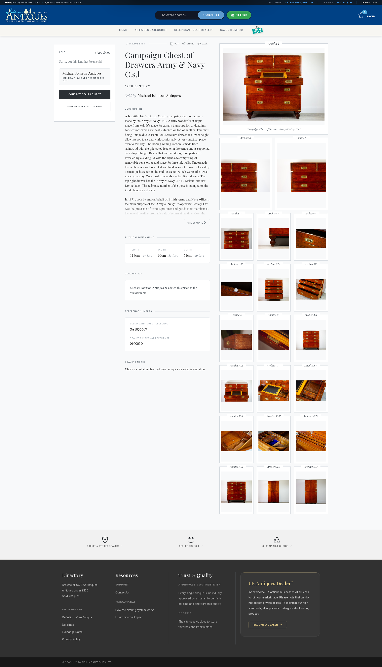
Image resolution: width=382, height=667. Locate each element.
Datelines (68, 624)
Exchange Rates (72, 632)
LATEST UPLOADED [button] (297, 2)
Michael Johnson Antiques (159, 95)
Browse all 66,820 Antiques (79, 584)
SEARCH (208, 15)
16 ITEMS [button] (343, 2)
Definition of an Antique (77, 617)
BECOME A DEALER (266, 624)
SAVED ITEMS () (231, 29)
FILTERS (241, 15)
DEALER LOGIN (369, 2)
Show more (195, 223)
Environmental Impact (129, 617)
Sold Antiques (71, 596)
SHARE (190, 44)
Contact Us (122, 592)
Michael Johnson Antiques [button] (81, 73)
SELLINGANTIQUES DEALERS (193, 29)
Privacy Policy (71, 639)
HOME (123, 29)
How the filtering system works (134, 610)
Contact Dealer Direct (84, 94)
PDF (176, 44)
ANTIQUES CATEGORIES (151, 29)
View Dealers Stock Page (84, 106)
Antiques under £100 (75, 590)
